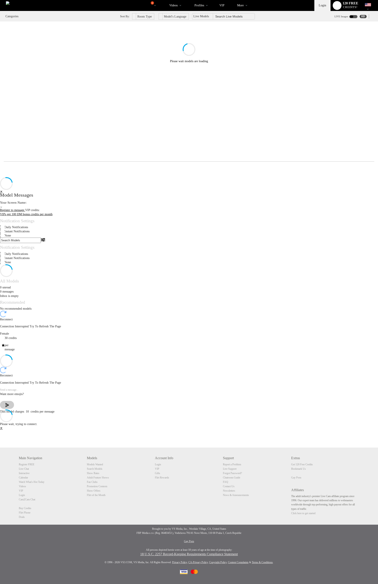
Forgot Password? (232, 473)
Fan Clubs (92, 481)
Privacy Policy (179, 562)
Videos (173, 5)
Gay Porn (296, 477)
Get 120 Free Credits (302, 464)
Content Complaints (238, 562)
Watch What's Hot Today (31, 481)
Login (322, 5)
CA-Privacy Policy (198, 562)
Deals (22, 517)
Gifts (157, 473)
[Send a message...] (189, 390)
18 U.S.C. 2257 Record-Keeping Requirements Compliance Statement (189, 554)
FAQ (225, 481)
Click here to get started (303, 513)
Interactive (24, 473)
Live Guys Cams (142, 4)
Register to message (12, 210)
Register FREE (26, 464)
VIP (221, 5)
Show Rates (93, 473)
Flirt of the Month (96, 495)
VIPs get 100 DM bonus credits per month (26, 214)
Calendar (23, 477)
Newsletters (229, 490)
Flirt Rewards (162, 477)
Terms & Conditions (262, 562)
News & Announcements (236, 495)
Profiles (199, 5)
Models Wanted (95, 464)
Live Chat (24, 468)
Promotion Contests (97, 486)
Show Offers (93, 490)
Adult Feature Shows (98, 477)
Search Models (94, 468)
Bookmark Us (298, 468)
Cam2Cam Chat (27, 499)
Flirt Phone (24, 512)
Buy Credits (25, 508)
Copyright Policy (218, 562)
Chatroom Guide (231, 477)
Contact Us (228, 486)
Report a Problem (232, 464)
